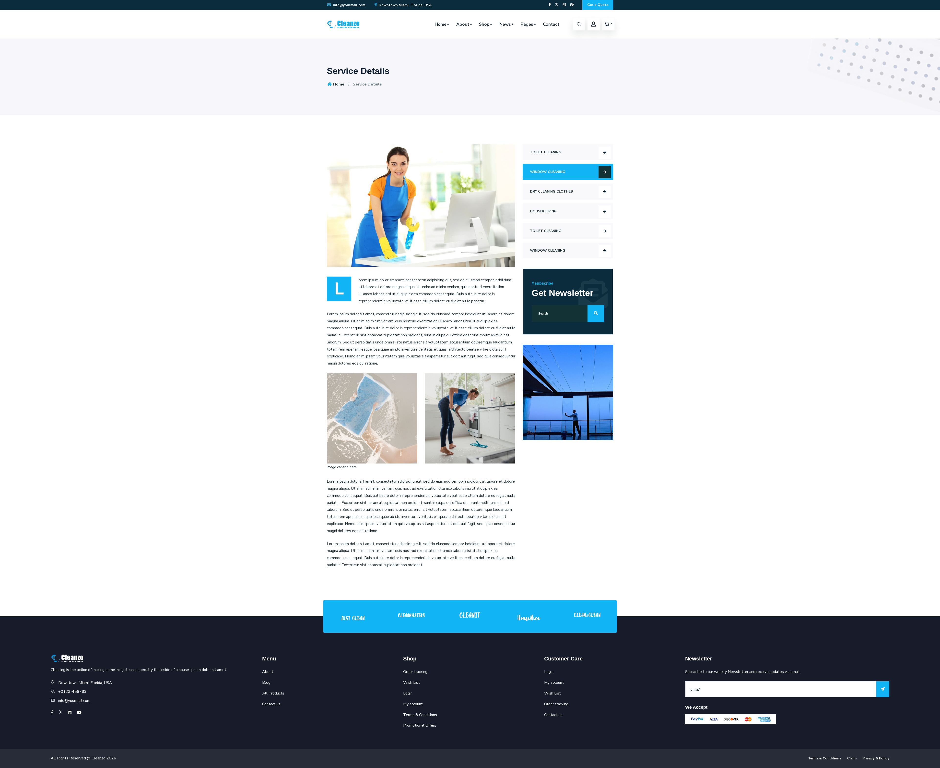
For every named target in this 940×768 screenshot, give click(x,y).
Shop (484, 24)
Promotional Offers (419, 725)
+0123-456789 (72, 691)
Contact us (271, 704)
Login (407, 693)
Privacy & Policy (875, 758)
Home (440, 24)
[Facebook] (549, 4)
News (505, 24)
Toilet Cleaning (545, 152)
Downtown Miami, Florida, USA (405, 5)
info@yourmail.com (348, 5)
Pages (527, 24)
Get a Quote (597, 4)
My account (413, 704)
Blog (266, 682)
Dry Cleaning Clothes (551, 191)
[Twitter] (556, 4)
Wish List (411, 682)
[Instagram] (564, 4)
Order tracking (415, 671)
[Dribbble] (572, 4)
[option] (352, 618)
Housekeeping (543, 211)
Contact (551, 24)
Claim (852, 758)
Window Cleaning (547, 172)
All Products (273, 693)
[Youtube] (79, 712)
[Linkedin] (70, 712)
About (462, 24)
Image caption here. (342, 467)
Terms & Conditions (420, 715)
